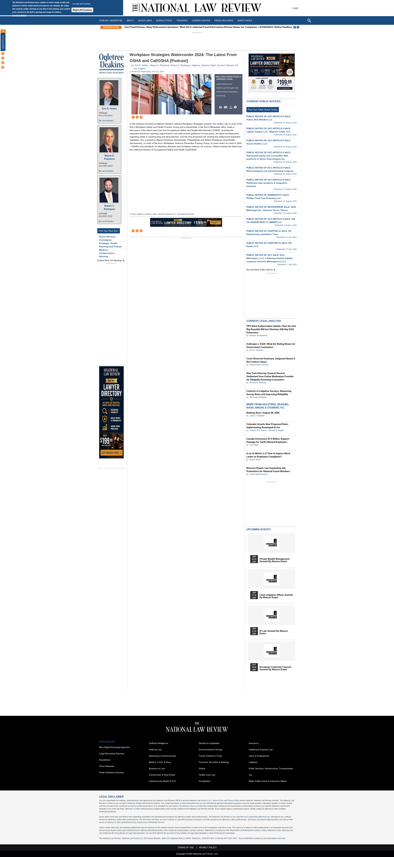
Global (202, 768)
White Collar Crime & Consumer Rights (268, 781)
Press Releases (106, 766)
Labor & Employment (259, 756)
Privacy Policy (233, 800)
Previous (295, 27)
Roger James (255, 460)
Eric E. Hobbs (109, 108)
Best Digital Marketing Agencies (114, 747)
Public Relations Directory (111, 772)
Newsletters (164, 20)
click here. (281, 838)
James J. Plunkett (257, 416)
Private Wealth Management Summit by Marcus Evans (274, 560)
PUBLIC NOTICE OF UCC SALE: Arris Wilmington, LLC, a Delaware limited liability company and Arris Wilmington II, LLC (269, 258)
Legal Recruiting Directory (111, 753)
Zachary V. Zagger (276, 430)
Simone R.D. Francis (258, 430)
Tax (250, 775)
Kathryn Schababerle (258, 335)
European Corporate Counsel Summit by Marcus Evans (275, 668)
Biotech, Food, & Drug (160, 762)
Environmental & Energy (210, 749)
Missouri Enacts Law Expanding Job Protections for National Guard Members (268, 470)
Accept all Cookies (81, 3)
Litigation (253, 762)
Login (295, 8)
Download (231, 107)
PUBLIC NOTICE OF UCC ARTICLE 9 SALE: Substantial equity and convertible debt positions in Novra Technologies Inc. (268, 155)
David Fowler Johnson (259, 365)
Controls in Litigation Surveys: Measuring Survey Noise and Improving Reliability (268, 393)
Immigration (204, 781)
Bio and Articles (106, 120)
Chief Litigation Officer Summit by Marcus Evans (276, 596)
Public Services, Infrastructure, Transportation (271, 768)
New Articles (3, 42)
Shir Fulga (254, 445)
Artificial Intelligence (158, 743)
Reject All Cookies (82, 10)
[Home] (197, 8)
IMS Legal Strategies (258, 397)
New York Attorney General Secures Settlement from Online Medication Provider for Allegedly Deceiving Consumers (270, 376)
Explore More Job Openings (109, 260)
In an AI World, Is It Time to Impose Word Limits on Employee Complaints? (268, 455)
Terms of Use (218, 800)
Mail (226, 107)
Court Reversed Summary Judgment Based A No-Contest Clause (270, 360)
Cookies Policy (19, 15)
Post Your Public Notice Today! (262, 109)
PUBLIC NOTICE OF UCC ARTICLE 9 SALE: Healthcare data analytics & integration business (268, 182)
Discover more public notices (259, 270)
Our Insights (139, 68)
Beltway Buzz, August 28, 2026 (262, 412)
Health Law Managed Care (227, 88)
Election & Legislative (209, 743)
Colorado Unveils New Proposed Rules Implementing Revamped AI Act (267, 426)
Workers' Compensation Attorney (107, 253)
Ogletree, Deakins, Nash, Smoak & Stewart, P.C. (215, 65)
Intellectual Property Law (261, 749)
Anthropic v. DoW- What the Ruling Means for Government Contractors (270, 345)
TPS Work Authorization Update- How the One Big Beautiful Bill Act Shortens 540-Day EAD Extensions (271, 329)
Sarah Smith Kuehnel (258, 474)
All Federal (220, 96)
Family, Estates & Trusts (210, 756)
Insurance (253, 743)
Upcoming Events (258, 529)
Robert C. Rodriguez (109, 207)
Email (104, 113)
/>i (236, 107)
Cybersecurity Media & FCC (162, 781)
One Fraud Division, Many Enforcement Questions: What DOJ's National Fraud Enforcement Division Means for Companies (189, 27)
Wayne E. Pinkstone (109, 157)
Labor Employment (224, 84)
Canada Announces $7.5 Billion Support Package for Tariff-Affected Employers (267, 440)
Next (298, 27)
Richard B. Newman (258, 383)
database (131, 803)
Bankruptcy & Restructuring (162, 756)
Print (221, 107)
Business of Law (157, 768)
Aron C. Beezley (256, 350)
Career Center (201, 20)
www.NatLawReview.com (192, 803)
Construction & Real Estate (162, 775)
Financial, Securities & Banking (214, 762)
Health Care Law (207, 775)
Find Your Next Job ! (109, 231)
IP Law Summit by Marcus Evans (273, 632)
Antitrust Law (155, 749)
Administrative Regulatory (227, 92)
